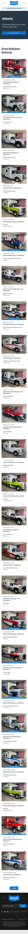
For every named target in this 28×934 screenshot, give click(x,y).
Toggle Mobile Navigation (3, 3)
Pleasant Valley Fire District (9, 86)
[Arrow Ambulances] (14, 3)
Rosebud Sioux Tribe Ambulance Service (12, 327)
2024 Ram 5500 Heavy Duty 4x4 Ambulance (12, 427)
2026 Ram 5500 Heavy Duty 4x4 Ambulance (12, 118)
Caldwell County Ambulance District (11, 361)
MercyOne (5, 224)
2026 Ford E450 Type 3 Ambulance (13, 222)
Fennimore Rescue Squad (9, 877)
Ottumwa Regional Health (9, 157)
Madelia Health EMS (8, 465)
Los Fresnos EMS (7, 122)
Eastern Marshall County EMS (10, 637)
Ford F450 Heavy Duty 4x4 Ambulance (11, 153)
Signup (23, 906)
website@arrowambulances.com (8, 925)
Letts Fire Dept (6, 672)
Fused (25, 919)
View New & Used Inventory (14, 8)
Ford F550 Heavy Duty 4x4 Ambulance (11, 83)
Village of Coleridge (7, 396)
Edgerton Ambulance (8, 293)
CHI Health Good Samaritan (9, 775)
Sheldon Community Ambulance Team (12, 258)
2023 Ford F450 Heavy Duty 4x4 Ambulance (12, 840)
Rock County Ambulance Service (11, 706)
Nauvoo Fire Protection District (10, 568)
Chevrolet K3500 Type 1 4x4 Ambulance (11, 599)
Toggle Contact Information (24, 3)
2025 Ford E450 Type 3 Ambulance (13, 462)
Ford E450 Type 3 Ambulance (12, 188)
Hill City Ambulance (7, 534)
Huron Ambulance (7, 431)
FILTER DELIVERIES (14, 33)
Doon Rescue (6, 603)
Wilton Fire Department (8, 844)
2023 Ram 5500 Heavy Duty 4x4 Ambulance (12, 668)
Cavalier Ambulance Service (10, 741)
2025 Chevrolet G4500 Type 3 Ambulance (12, 737)
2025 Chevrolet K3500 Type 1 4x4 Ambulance (13, 290)
